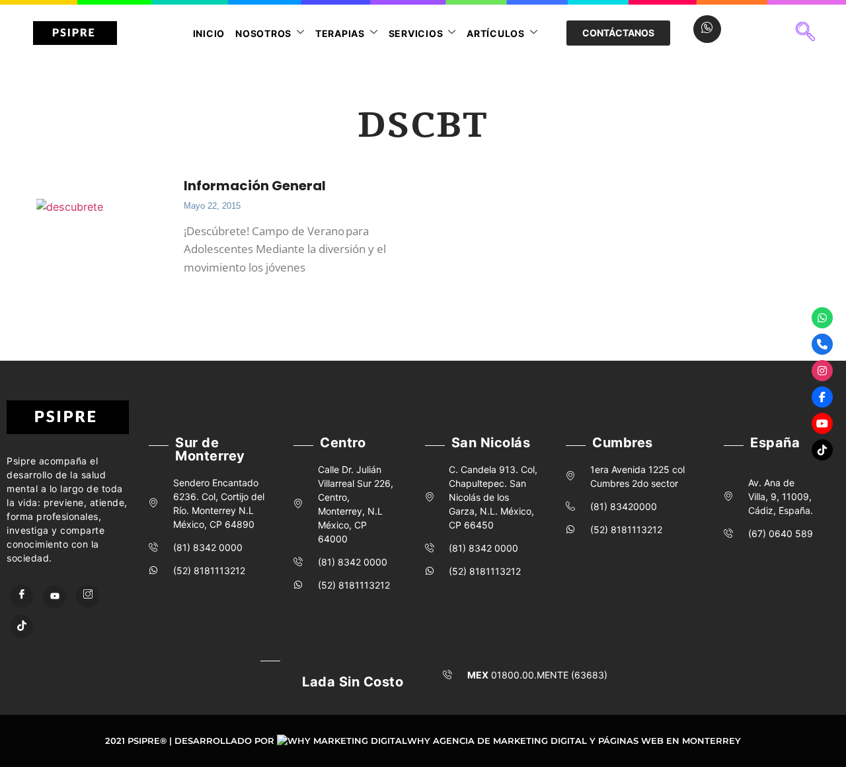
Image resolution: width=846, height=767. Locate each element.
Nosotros (263, 33)
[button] (805, 33)
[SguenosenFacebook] (822, 397)
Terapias (340, 33)
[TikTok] (21, 626)
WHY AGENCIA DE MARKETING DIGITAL (497, 740)
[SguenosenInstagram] (822, 370)
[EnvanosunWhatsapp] (822, 317)
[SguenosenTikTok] (822, 449)
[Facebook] (21, 596)
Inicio (209, 33)
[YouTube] (54, 596)
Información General (255, 185)
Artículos (496, 33)
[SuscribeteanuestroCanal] (822, 423)
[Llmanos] (822, 344)
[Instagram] (87, 596)
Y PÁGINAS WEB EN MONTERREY (665, 740)
